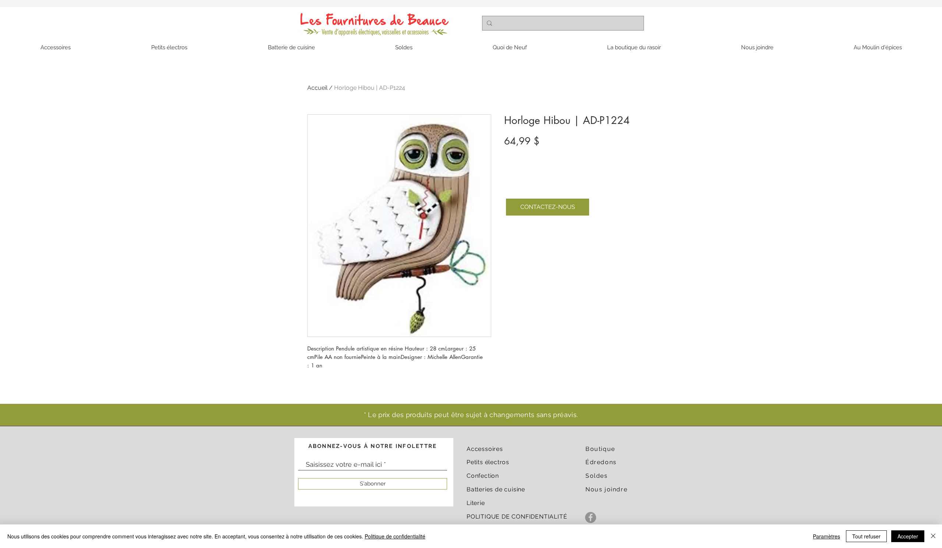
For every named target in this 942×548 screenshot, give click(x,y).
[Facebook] (590, 517)
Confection (483, 475)
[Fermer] (933, 536)
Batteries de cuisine (496, 489)
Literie (476, 502)
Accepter (907, 536)
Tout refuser (866, 536)
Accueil (317, 87)
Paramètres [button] (826, 536)
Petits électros (488, 462)
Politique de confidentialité (395, 536)
